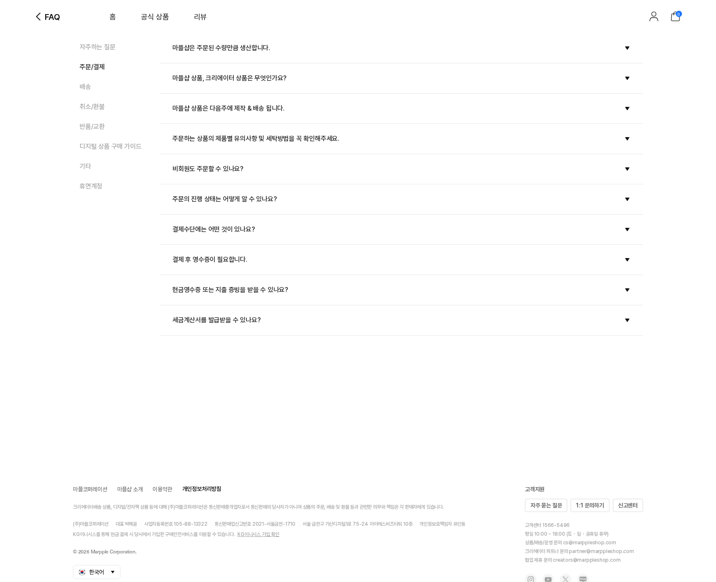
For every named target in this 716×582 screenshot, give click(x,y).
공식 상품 (155, 16)
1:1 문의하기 (590, 505)
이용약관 (162, 489)
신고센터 (628, 505)
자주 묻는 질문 (546, 505)
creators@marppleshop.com (586, 560)
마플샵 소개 (130, 489)
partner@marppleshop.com (601, 551)
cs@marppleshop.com (589, 543)
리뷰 (200, 16)
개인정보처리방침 (201, 488)
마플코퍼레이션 (90, 489)
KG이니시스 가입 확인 (258, 534)
